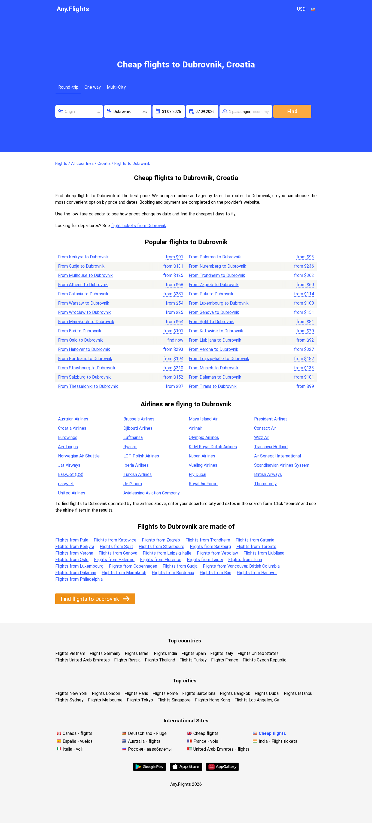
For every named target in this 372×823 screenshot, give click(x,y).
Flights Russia (127, 660)
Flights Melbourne (105, 700)
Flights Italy (221, 653)
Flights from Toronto (256, 546)
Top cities (184, 680)
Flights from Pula (71, 540)
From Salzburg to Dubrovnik (84, 377)
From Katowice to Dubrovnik (216, 330)
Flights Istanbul (298, 693)
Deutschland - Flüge (147, 733)
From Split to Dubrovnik (211, 321)
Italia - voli (73, 749)
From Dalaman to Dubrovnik (215, 377)
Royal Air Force (203, 483)
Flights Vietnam (70, 653)
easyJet (66, 483)
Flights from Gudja (180, 566)
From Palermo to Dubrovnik (215, 256)
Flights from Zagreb (161, 540)
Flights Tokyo (140, 700)
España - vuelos (78, 741)
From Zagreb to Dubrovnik (214, 284)
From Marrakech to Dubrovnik (86, 321)
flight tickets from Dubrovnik (138, 225)
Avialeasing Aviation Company (151, 493)
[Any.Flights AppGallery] (222, 770)
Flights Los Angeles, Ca (256, 700)
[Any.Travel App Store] (186, 770)
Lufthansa (133, 437)
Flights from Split (116, 546)
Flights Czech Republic (264, 660)
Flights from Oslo (72, 559)
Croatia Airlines (72, 428)
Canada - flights (77, 733)
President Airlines (271, 419)
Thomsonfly (265, 483)
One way (92, 87)
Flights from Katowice (115, 540)
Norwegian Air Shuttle (79, 456)
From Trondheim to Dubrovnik (217, 275)
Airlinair (195, 428)
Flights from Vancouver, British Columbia (241, 566)
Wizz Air (261, 437)
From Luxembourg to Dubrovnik (219, 303)
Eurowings (67, 437)
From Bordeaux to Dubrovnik (85, 358)
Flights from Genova (118, 553)
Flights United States (258, 653)
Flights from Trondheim (207, 540)
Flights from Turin (245, 559)
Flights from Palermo (114, 559)
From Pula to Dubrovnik (211, 293)
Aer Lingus (68, 446)
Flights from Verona (74, 553)
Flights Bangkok (235, 693)
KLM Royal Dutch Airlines (213, 446)
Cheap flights (205, 733)
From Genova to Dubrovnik (214, 312)
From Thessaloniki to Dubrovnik (88, 386)
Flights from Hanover (257, 572)
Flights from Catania (255, 540)
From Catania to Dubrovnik (83, 293)
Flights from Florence (160, 559)
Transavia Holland (271, 446)
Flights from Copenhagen (133, 566)
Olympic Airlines (204, 437)
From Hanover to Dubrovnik (84, 349)
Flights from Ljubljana (263, 553)
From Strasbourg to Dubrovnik (86, 367)
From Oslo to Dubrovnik (80, 340)
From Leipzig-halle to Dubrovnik (219, 358)
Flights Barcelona (198, 693)
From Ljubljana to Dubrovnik (215, 340)
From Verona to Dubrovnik (213, 349)
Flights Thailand (160, 660)
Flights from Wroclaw (217, 553)
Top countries (184, 641)
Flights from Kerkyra (74, 546)
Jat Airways (69, 465)
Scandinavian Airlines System (281, 465)
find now (175, 340)
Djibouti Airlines (138, 428)
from (174, 256)
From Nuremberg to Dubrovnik (217, 266)
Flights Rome (165, 693)
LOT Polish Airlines (141, 456)
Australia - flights (144, 741)
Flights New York (71, 693)
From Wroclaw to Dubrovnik (84, 312)
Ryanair (130, 446)
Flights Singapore (174, 700)
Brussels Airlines (138, 419)
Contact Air (265, 428)
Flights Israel (137, 653)
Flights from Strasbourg (161, 546)
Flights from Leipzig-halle (167, 553)
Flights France (224, 660)
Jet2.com (132, 483)
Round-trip (68, 87)
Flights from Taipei (205, 559)
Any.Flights (73, 9)
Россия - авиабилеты (150, 749)
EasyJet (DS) (70, 474)
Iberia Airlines (136, 465)
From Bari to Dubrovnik (79, 330)
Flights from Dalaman (75, 572)
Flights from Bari (215, 572)
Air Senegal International (277, 456)
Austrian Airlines (73, 419)
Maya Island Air (203, 419)
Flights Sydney (69, 700)
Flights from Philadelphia (79, 579)
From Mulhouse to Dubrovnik (85, 275)
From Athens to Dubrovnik (83, 284)
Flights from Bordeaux (173, 572)
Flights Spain (193, 653)
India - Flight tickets (278, 741)
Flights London (106, 693)
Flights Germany (105, 653)
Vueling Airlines (203, 465)
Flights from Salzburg (210, 546)
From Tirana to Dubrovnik (213, 386)
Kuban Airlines (202, 456)
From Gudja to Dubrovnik (81, 266)
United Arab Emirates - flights (221, 749)
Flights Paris (136, 693)
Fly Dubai (197, 474)
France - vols (205, 741)
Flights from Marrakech (124, 572)
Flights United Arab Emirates (82, 660)
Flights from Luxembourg (79, 566)
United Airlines (71, 493)
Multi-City (116, 87)
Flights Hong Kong (212, 700)
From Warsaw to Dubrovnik (83, 303)
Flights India (165, 653)
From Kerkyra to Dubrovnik (83, 256)
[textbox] (79, 111)
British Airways (268, 474)
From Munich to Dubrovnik (214, 367)
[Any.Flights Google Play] (149, 770)
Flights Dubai (267, 693)
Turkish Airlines (137, 474)
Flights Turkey (193, 660)
